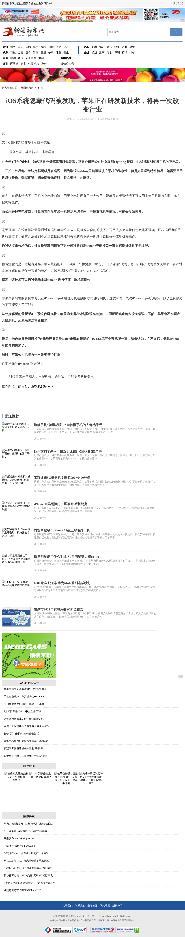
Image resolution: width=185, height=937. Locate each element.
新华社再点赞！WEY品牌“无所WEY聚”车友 (28, 875)
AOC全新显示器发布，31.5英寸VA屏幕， (27, 831)
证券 (28, 52)
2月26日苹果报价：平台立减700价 (23, 711)
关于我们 (178, 3)
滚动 (58, 46)
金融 (20, 52)
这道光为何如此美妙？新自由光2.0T (24, 719)
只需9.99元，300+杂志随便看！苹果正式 (26, 860)
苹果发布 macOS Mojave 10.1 (20, 838)
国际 (28, 46)
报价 (132, 52)
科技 (13, 52)
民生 (35, 46)
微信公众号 (67, 63)
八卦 (124, 46)
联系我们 (80, 905)
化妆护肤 (33, 63)
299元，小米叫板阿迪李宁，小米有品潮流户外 (30, 883)
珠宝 (23, 63)
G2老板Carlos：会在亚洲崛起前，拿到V (26, 853)
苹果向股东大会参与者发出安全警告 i (25, 689)
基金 (66, 52)
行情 (124, 52)
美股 (43, 52)
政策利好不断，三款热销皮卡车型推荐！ (26, 756)
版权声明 (117, 905)
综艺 (102, 46)
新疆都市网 (27, 87)
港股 (35, 52)
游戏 (94, 52)
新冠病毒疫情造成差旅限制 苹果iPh (23, 748)
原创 (51, 46)
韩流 (132, 46)
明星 (117, 46)
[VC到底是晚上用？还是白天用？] (41, 775)
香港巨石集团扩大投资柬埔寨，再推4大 (26, 741)
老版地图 (92, 905)
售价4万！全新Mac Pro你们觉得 (21, 733)
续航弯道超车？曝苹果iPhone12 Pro (23, 890)
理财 (58, 52)
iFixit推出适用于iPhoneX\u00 (19, 846)
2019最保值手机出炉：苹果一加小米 (24, 704)
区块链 (14, 63)
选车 (102, 52)
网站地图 (105, 905)
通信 (20, 58)
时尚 (94, 46)
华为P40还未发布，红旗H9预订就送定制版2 (28, 823)
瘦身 (44, 63)
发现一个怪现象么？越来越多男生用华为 (26, 726)
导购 (109, 52)
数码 (41, 58)
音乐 (109, 46)
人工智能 (30, 58)
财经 (13, 46)
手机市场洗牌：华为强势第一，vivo (24, 696)
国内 (20, 46)
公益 (66, 46)
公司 (51, 52)
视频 (43, 46)
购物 (13, 58)
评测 (117, 52)
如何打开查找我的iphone (35, 386)
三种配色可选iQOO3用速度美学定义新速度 (28, 868)
